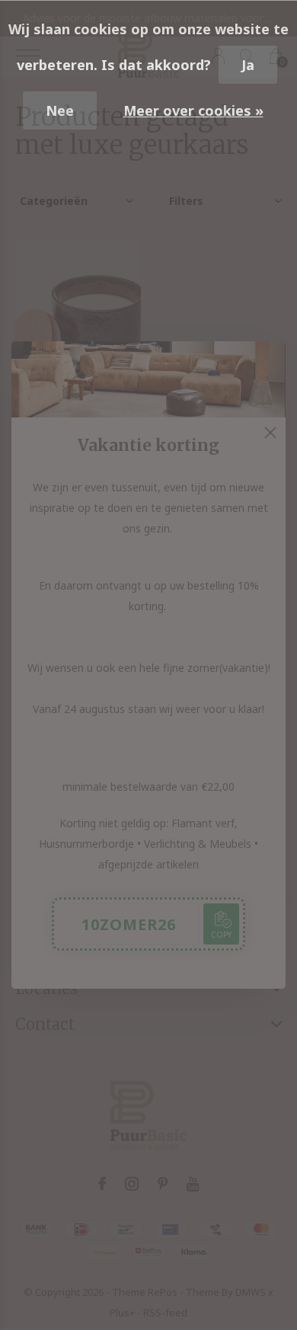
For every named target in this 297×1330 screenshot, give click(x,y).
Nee (60, 110)
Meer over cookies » (193, 110)
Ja (247, 65)
